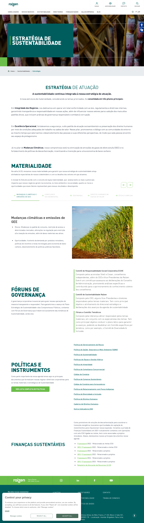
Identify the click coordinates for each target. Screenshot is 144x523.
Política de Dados (86, 504)
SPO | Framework (84, 447)
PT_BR (138, 12)
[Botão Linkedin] (77, 480)
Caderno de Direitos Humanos (86, 404)
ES (136, 12)
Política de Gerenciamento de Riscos (89, 344)
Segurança (76, 195)
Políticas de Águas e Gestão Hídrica (88, 359)
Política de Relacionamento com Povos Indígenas (94, 389)
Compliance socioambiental (50, 195)
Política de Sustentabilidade (85, 354)
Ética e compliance (125, 195)
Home (13, 71)
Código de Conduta (81, 374)
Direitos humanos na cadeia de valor (98, 195)
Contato (106, 492)
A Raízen (56, 492)
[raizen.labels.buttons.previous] (123, 185)
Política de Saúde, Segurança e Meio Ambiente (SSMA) (96, 349)
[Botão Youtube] (111, 480)
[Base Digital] (134, 515)
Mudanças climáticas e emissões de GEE (25, 195)
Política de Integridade (83, 364)
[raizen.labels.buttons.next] (130, 185)
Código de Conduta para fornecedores (89, 384)
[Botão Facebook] (94, 480)
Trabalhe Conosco (111, 498)
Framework (82, 443)
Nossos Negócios (28, 12)
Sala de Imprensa (87, 12)
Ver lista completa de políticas (30, 389)
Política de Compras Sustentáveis (87, 379)
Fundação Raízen (72, 12)
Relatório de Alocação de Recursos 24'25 (94, 465)
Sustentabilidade (43, 12)
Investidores (58, 12)
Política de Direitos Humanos (86, 399)
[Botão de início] (13, 4)
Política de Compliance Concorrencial (89, 369)
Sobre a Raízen (13, 12)
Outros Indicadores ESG (83, 409)
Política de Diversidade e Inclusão (87, 394)
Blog (98, 12)
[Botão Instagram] (61, 480)
